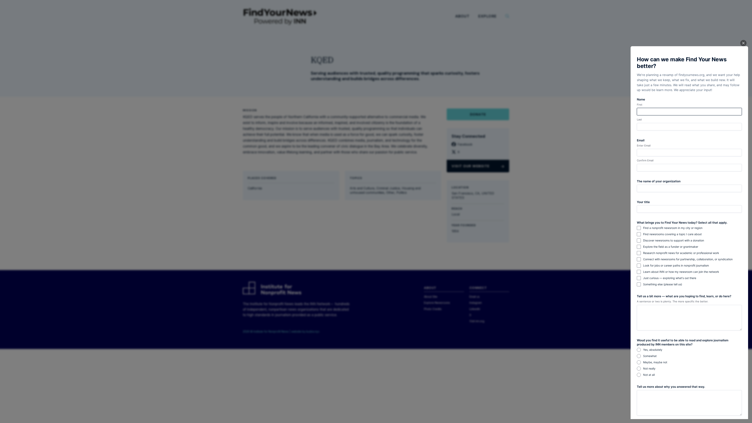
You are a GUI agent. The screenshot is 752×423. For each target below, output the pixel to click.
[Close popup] (743, 43)
